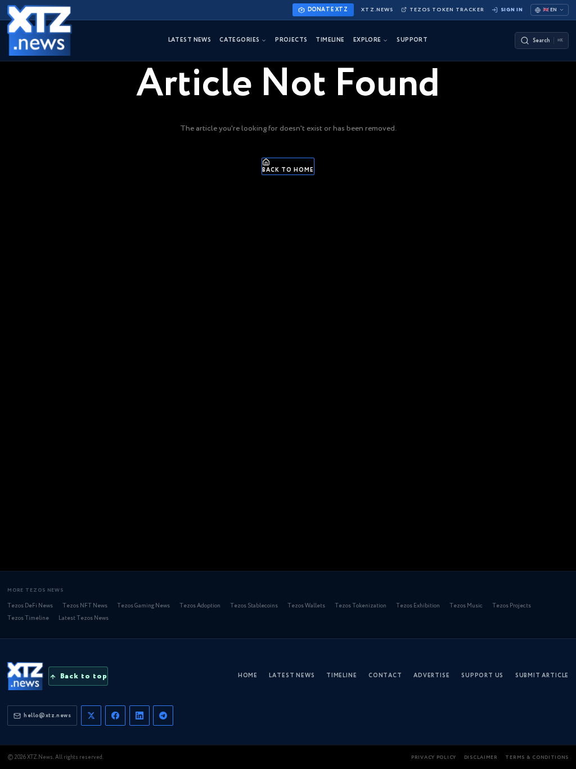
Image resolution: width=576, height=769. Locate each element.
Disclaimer (481, 757)
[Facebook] (115, 715)
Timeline (341, 676)
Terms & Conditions (537, 757)
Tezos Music (466, 606)
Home (248, 676)
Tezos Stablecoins (254, 606)
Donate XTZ (328, 10)
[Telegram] (163, 715)
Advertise (431, 676)
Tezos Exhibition (418, 606)
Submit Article (542, 676)
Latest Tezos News (83, 618)
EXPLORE (367, 39)
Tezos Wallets (306, 606)
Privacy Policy (433, 757)
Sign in (512, 10)
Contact (385, 676)
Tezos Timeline (28, 618)
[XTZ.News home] (25, 676)
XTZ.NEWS (377, 10)
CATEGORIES (239, 39)
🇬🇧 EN (550, 10)
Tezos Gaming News (143, 606)
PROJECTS (291, 39)
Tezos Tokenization (360, 606)
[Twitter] (91, 715)
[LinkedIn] (139, 715)
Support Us (482, 676)
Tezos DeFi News (30, 606)
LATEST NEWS (190, 39)
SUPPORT (412, 39)
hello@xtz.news (47, 715)
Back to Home (288, 170)
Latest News (291, 676)
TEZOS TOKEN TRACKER (447, 10)
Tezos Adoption (199, 606)
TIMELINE (330, 39)
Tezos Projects (511, 606)
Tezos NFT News (84, 606)
